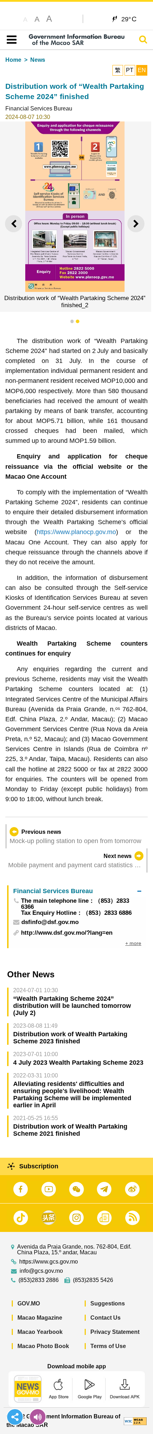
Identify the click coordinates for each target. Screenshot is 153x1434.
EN (142, 70)
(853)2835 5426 (93, 1280)
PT (129, 70)
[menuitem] (77, 890)
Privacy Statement (114, 1332)
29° (129, 19)
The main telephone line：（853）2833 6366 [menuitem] (75, 904)
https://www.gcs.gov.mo (48, 1262)
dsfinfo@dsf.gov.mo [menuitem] (50, 922)
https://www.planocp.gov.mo (76, 532)
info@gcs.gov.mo (41, 1271)
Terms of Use (108, 1346)
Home (13, 60)
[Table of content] (10, 39)
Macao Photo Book (43, 1346)
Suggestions (107, 1303)
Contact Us (105, 1318)
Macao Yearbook (40, 1332)
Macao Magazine (39, 1318)
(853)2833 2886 (39, 1280)
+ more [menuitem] (133, 943)
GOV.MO (28, 1303)
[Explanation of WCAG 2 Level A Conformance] (135, 1421)
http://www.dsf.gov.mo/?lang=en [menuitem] (66, 932)
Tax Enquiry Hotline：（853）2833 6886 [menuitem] (76, 913)
